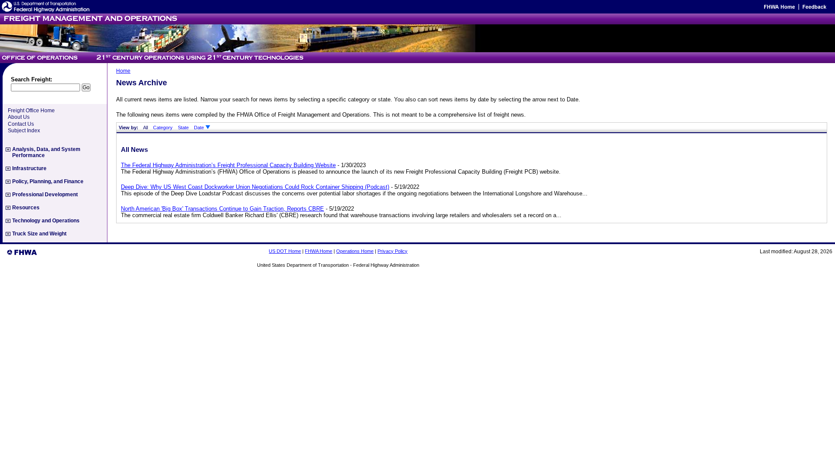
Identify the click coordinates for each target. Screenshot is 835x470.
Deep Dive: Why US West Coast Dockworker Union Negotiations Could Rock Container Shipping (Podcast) (255, 187)
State (183, 127)
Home (123, 71)
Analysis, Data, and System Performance (46, 152)
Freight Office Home (31, 110)
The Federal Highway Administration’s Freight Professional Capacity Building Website (228, 165)
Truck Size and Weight (39, 234)
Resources (26, 208)
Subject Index (24, 131)
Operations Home (355, 251)
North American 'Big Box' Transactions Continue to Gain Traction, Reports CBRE (222, 208)
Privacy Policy (392, 251)
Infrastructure (29, 168)
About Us (19, 117)
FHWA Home (318, 251)
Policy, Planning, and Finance (48, 181)
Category (163, 127)
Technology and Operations (46, 221)
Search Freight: (31, 79)
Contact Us (21, 124)
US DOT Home (285, 251)
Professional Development (45, 194)
